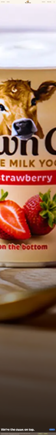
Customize (40, 433)
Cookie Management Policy (12, 434)
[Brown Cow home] (28, 2)
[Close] (55, 433)
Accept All (45, 433)
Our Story (51, 429)
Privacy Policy (17, 434)
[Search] (54, 2)
